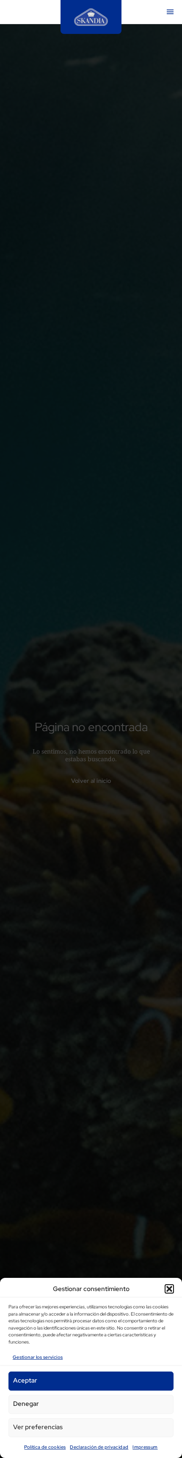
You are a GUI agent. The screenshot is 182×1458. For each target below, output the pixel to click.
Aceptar (25, 1380)
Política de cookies (45, 1447)
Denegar (26, 1404)
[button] (169, 1289)
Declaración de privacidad (99, 1447)
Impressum (144, 1447)
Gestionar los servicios (38, 1357)
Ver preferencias (38, 1427)
